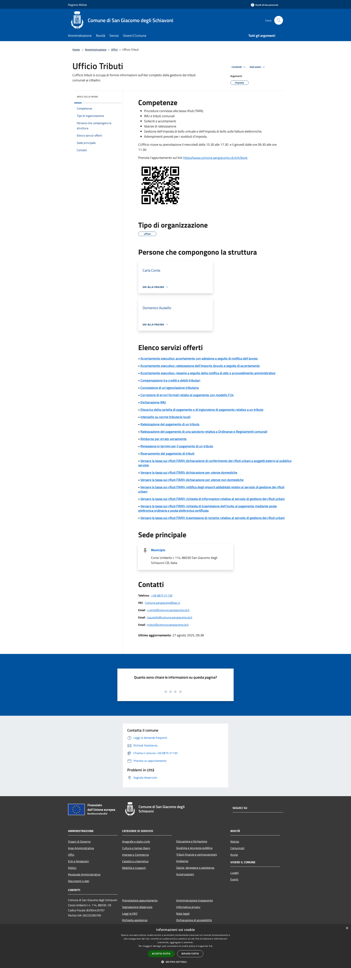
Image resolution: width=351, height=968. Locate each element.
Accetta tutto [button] (161, 953)
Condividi (237, 67)
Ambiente (182, 861)
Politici (72, 868)
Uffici (114, 49)
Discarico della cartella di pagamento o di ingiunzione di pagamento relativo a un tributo (201, 409)
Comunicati (237, 848)
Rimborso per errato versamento (163, 438)
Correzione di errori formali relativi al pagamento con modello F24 (187, 395)
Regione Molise (77, 5)
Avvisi (234, 854)
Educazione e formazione (191, 841)
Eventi (234, 879)
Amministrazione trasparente (194, 900)
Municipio (158, 550)
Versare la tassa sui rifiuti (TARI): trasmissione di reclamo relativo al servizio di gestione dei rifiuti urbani (212, 517)
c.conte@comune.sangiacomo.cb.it (168, 610)
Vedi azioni (256, 67)
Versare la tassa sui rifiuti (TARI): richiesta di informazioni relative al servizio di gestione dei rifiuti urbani (212, 498)
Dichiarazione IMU (153, 402)
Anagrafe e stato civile (136, 841)
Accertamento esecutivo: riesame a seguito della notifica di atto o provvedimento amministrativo (207, 373)
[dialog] (175, 946)
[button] (175, 962)
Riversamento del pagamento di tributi (167, 453)
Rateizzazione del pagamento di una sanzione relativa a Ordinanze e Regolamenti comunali (203, 431)
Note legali (183, 913)
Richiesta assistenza (134, 920)
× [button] (347, 928)
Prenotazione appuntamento (140, 900)
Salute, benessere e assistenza (195, 867)
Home (76, 49)
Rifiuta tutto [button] (190, 953)
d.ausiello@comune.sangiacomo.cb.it (169, 617)
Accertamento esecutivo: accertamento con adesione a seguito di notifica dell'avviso (199, 358)
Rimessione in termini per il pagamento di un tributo (176, 446)
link (210, 946)
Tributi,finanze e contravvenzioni (196, 854)
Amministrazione (95, 49)
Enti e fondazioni (78, 861)
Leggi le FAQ (129, 913)
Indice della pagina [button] (87, 96)
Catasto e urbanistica (135, 861)
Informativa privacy (188, 907)
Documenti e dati (78, 881)
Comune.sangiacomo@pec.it (162, 603)
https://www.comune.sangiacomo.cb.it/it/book (215, 157)
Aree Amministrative (81, 848)
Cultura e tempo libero (136, 848)
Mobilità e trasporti (134, 868)
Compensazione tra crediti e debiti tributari (170, 380)
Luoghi (234, 873)
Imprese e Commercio (135, 854)
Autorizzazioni (185, 874)
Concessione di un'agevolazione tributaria (169, 387)
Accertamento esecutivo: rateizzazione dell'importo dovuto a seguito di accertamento (200, 365)
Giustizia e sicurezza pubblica (194, 848)
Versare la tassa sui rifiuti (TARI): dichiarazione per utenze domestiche (188, 472)
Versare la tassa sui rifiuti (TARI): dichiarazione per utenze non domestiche (192, 479)
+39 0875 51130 (161, 595)
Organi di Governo (79, 841)
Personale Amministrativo (84, 874)
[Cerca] (278, 20)
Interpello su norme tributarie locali (165, 416)
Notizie (234, 841)
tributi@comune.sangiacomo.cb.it (168, 624)
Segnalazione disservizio (137, 907)
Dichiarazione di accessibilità (194, 920)
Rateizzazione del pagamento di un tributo (169, 424)
